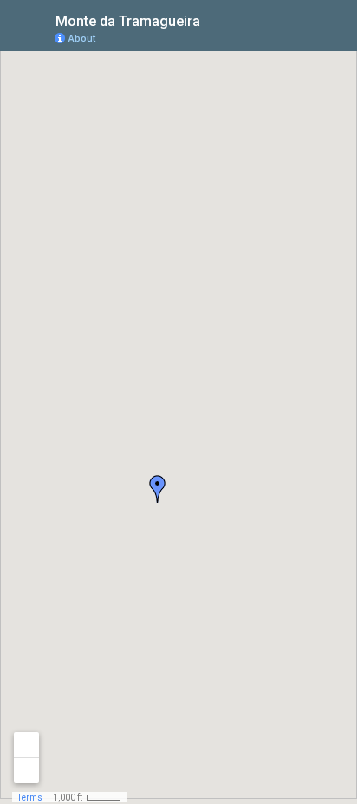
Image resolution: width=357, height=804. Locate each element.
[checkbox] (214, 19)
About (81, 38)
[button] (157, 489)
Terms (29, 797)
